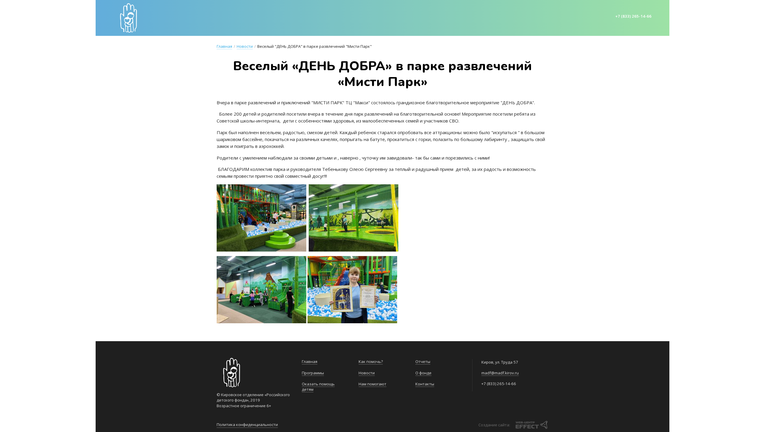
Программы (251, 17)
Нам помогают (426, 17)
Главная (219, 17)
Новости (389, 17)
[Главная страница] (128, 18)
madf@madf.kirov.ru (500, 373)
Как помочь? (355, 17)
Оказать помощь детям (302, 17)
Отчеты (461, 17)
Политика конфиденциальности (247, 424)
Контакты (518, 17)
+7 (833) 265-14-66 (633, 16)
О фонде (488, 17)
